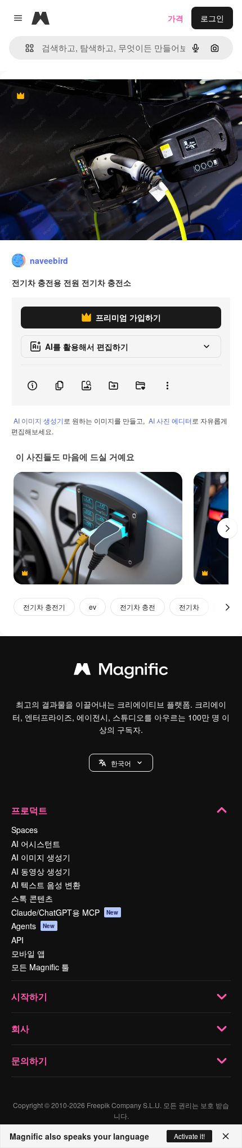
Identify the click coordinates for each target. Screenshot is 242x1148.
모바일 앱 (28, 953)
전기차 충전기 (44, 606)
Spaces (24, 829)
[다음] (227, 528)
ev (92, 606)
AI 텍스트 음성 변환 (45, 884)
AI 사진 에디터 (170, 420)
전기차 (189, 606)
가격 (175, 18)
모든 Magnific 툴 (40, 967)
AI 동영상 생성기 (40, 871)
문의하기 (29, 1060)
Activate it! (189, 1136)
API (17, 940)
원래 (64, 96)
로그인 (212, 18)
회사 (20, 1028)
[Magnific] (121, 671)
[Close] (225, 1136)
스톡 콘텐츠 (32, 898)
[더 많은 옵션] (167, 385)
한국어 (121, 763)
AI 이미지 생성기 (39, 420)
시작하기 (29, 996)
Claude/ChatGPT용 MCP (65, 912)
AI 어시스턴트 (35, 843)
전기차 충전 (137, 606)
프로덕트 (29, 810)
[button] (121, 763)
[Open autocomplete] (25, 48)
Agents (33, 925)
